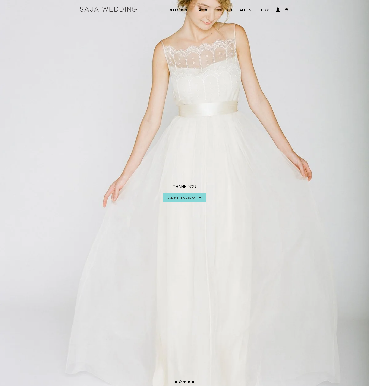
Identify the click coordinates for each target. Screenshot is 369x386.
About (204, 10)
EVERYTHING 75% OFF (183, 197)
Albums (247, 10)
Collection (177, 10)
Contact (225, 10)
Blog (265, 10)
